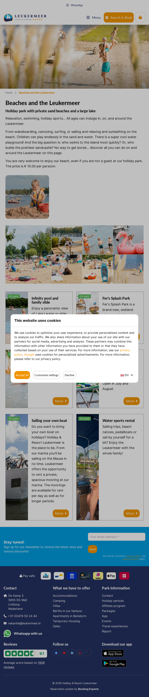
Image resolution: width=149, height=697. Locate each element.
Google (29, 354)
